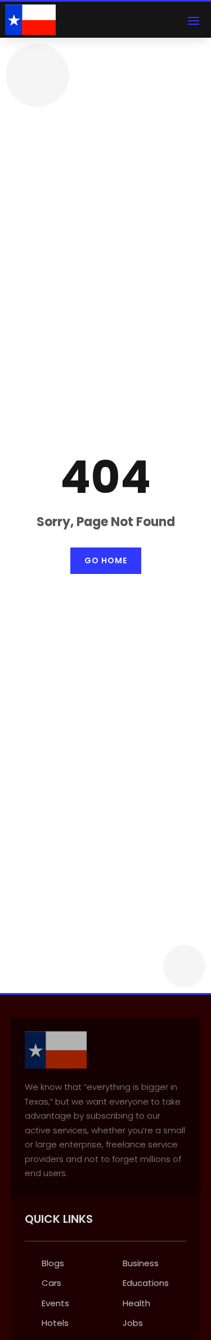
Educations (146, 1283)
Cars (51, 1283)
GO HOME (105, 560)
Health (136, 1303)
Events (55, 1303)
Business (141, 1263)
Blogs (53, 1263)
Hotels (55, 1323)
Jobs (133, 1323)
